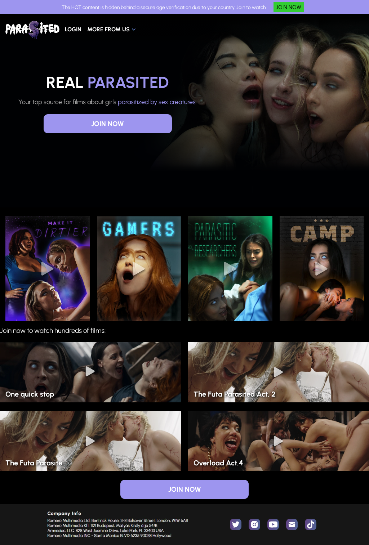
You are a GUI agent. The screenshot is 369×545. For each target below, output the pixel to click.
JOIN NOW (288, 7)
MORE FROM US (108, 29)
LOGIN (73, 29)
